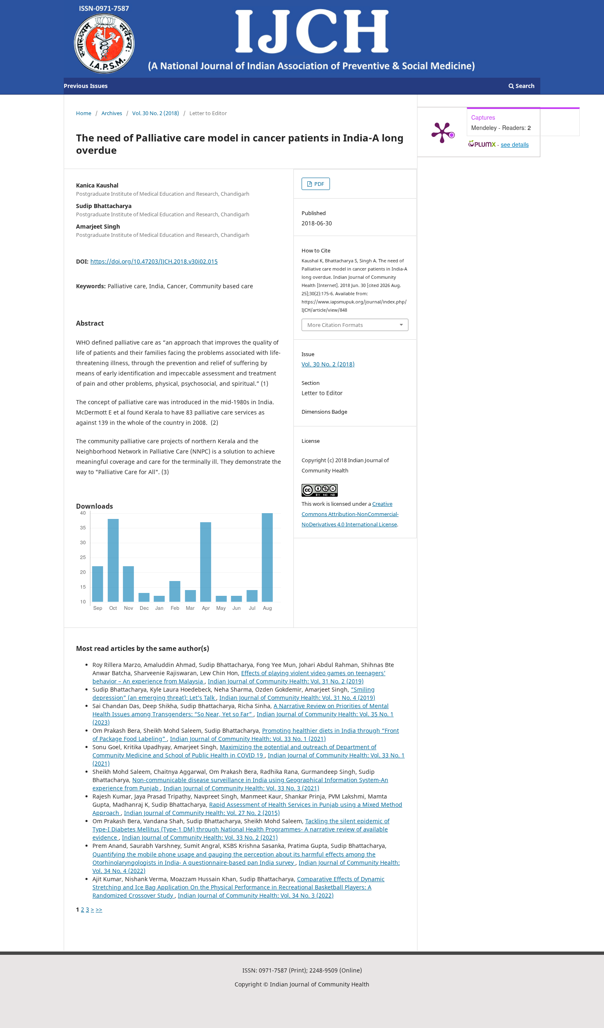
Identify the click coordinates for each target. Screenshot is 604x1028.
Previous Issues (86, 86)
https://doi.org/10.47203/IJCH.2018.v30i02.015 (154, 261)
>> (99, 909)
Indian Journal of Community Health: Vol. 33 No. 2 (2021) (200, 837)
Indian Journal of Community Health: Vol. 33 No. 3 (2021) (241, 788)
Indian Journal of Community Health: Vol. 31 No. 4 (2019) (297, 698)
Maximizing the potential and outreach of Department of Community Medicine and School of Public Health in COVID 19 (234, 751)
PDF (318, 184)
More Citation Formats (335, 325)
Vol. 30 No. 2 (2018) (155, 113)
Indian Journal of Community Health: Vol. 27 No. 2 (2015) (202, 813)
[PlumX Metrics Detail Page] (442, 132)
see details (515, 144)
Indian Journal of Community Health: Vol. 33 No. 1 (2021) (248, 739)
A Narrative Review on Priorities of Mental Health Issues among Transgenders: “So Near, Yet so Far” (240, 710)
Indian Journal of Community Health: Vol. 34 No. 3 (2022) (256, 895)
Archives (111, 113)
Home (83, 113)
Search (524, 86)
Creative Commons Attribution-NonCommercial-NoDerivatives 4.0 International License (350, 514)
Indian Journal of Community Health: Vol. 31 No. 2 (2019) (286, 681)
